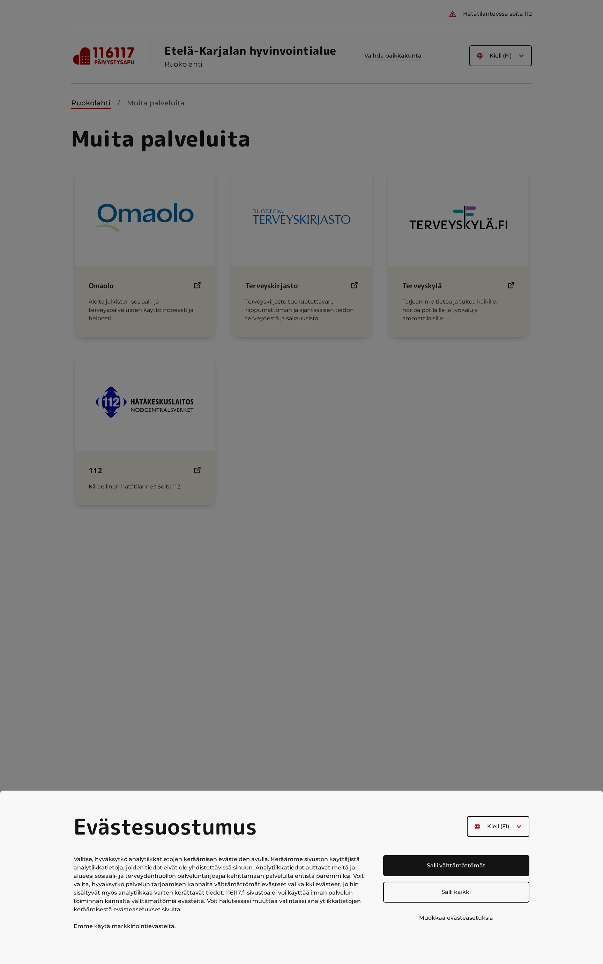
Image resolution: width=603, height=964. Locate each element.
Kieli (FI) (498, 826)
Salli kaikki (456, 892)
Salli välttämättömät (456, 865)
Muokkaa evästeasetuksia (456, 917)
